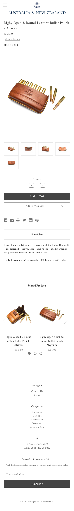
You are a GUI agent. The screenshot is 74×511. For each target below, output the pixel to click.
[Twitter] (24, 220)
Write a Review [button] (12, 39)
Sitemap (37, 395)
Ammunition (37, 427)
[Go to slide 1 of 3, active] (29, 353)
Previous (4, 320)
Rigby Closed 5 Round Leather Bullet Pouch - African (18, 341)
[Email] (12, 220)
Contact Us (37, 391)
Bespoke (37, 416)
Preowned (37, 423)
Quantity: (37, 179)
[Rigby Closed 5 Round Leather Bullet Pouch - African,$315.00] (18, 314)
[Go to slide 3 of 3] (41, 353)
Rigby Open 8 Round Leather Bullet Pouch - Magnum (52, 341)
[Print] (18, 220)
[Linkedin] (31, 220)
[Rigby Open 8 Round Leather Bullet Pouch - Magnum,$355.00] (52, 314)
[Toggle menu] (5, 5)
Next (65, 320)
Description (37, 234)
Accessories (37, 419)
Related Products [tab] (37, 285)
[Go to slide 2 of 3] (35, 353)
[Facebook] (5, 220)
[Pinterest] (37, 220)
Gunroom (37, 412)
